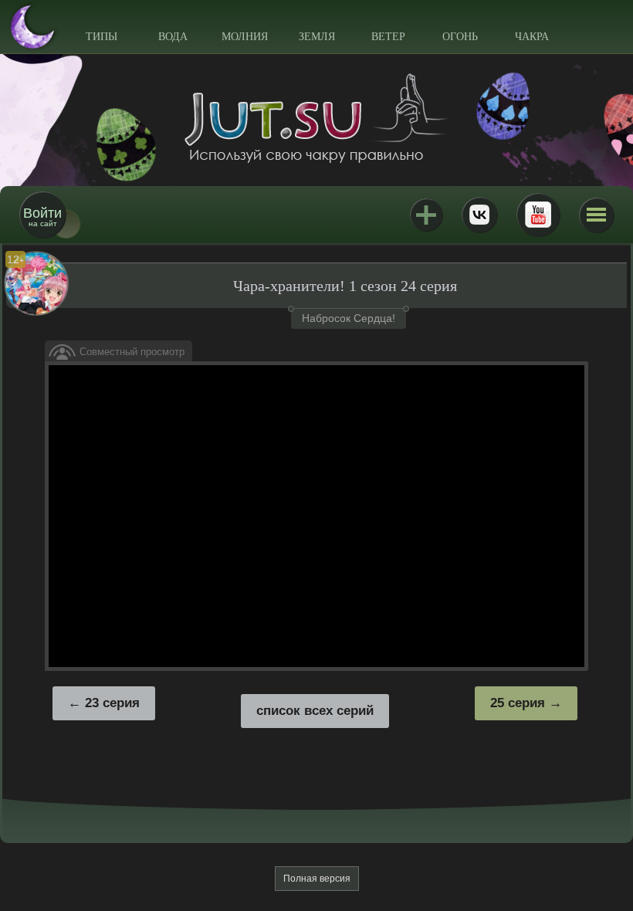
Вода (173, 36)
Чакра (532, 36)
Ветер (388, 36)
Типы (101, 36)
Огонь (460, 36)
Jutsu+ (426, 214)
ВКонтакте (479, 214)
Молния (245, 36)
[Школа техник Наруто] (316, 118)
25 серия (517, 703)
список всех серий (315, 710)
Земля (317, 36)
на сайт (42, 216)
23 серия (112, 703)
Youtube (538, 214)
